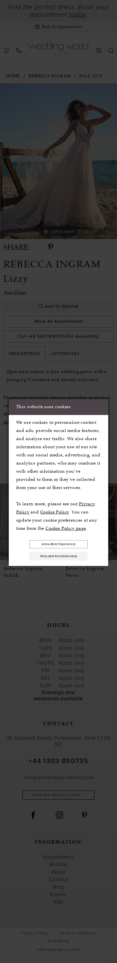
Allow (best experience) (58, 544)
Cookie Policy (54, 512)
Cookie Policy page (66, 528)
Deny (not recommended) (58, 556)
